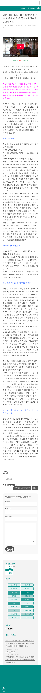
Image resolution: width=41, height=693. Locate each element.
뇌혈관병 (14, 614)
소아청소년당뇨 (14, 617)
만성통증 (14, 585)
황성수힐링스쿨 (8, 25)
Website (8, 516)
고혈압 (27, 592)
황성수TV (10, 564)
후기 (4, 689)
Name (8, 501)
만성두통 (27, 585)
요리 (10, 573)
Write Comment (22, 488)
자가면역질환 (27, 614)
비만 (14, 610)
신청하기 (4, 675)
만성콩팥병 (14, 592)
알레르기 (14, 607)
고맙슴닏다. (10, 651)
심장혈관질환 (27, 610)
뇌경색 (27, 588)
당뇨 (14, 603)
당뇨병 (9, 479)
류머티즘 (14, 588)
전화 (4, 668)
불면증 (14, 596)
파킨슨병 (27, 596)
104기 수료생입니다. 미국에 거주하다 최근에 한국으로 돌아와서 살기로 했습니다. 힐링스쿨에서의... (20, 643)
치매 (27, 617)
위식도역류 (14, 599)
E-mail (8, 509)
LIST (35, 488)
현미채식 (27, 607)
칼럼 (4, 682)
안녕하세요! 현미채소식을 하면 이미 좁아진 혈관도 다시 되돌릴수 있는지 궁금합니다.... (20, 659)
